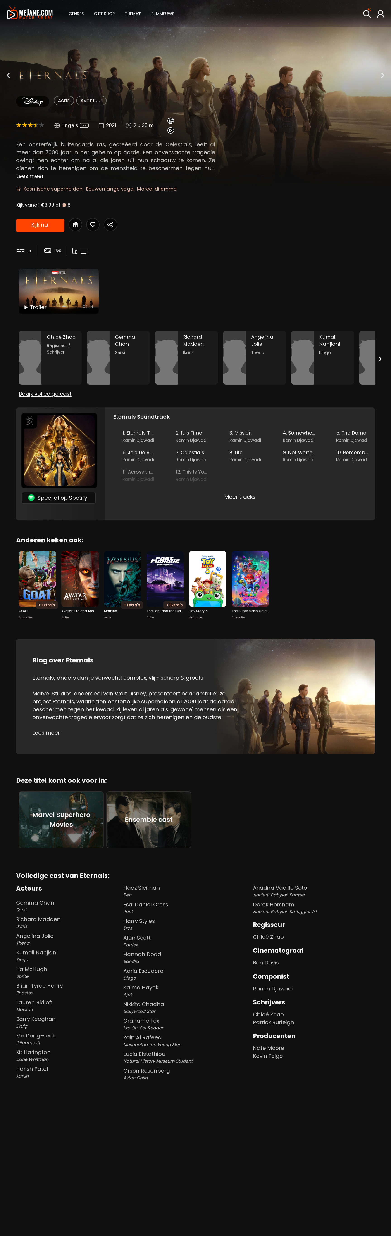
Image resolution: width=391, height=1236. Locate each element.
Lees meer (30, 176)
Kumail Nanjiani (36, 956)
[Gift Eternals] (75, 224)
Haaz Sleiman (141, 891)
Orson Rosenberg (146, 1074)
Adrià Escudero (143, 974)
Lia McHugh (31, 972)
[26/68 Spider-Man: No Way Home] (383, 75)
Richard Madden (38, 922)
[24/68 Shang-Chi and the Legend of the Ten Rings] (8, 75)
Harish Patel (32, 1072)
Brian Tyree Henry (39, 989)
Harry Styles (139, 924)
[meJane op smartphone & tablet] (75, 251)
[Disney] (32, 101)
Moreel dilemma (157, 189)
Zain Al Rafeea (152, 1041)
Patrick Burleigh (273, 1022)
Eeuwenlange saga (110, 189)
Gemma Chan (35, 906)
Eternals (63, 701)
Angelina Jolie (35, 939)
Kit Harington (33, 1055)
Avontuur (91, 100)
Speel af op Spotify (62, 497)
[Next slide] (380, 359)
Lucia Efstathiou (158, 1057)
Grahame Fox (143, 1024)
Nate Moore (268, 1048)
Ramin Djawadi (273, 988)
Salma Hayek (140, 991)
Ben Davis (266, 962)
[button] (76, 13)
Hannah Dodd (142, 957)
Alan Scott (137, 941)
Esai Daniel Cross (145, 908)
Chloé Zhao (268, 937)
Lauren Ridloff (34, 1006)
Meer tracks (239, 497)
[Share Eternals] (110, 224)
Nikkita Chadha (143, 1007)
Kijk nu (39, 224)
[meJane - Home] (30, 13)
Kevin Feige (268, 1056)
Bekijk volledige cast (45, 393)
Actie (64, 100)
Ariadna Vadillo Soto (280, 891)
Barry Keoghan (36, 1022)
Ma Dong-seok (35, 1039)
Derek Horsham (285, 908)
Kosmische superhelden (53, 189)
